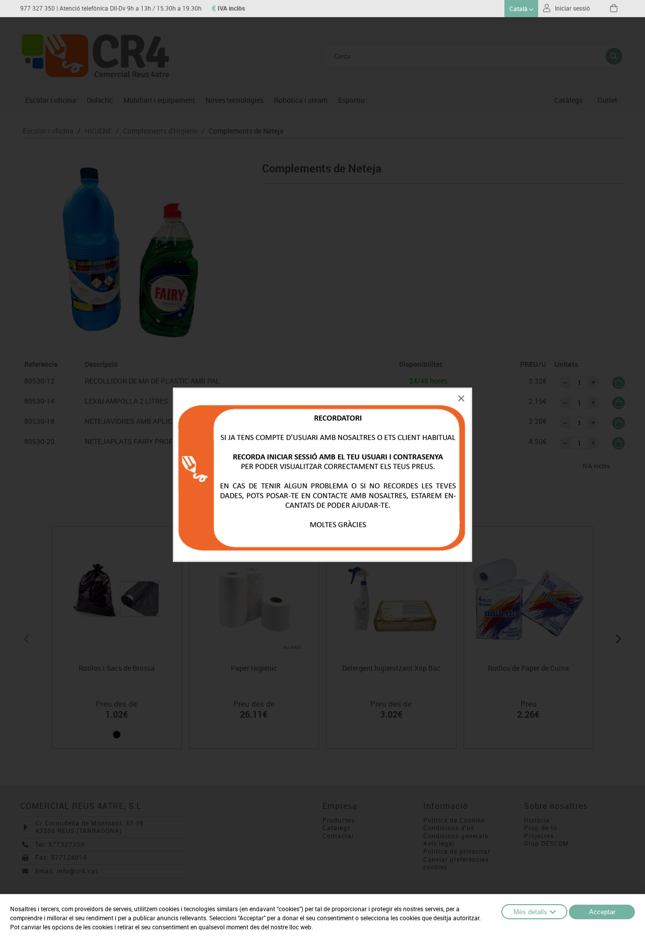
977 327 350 (37, 8)
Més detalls (530, 912)
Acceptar (602, 912)
